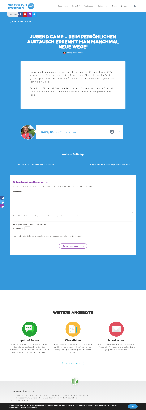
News (114, 6)
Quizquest (125, 6)
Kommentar (18, 191)
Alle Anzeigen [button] (23, 21)
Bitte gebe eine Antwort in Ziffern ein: (30, 224)
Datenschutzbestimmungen (39, 236)
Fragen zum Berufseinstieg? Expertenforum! (111, 164)
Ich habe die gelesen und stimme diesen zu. (48, 236)
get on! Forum (29, 340)
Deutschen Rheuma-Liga (36, 395)
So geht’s (76, 6)
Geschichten (62, 6)
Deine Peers (103, 6)
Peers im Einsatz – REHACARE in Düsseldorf (34, 164)
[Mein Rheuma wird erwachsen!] (21, 6)
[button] (2, 199)
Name (45, 216)
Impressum (16, 391)
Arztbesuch (89, 6)
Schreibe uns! (116, 340)
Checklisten (73, 340)
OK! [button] (133, 406)
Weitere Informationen (28, 407)
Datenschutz (28, 391)
